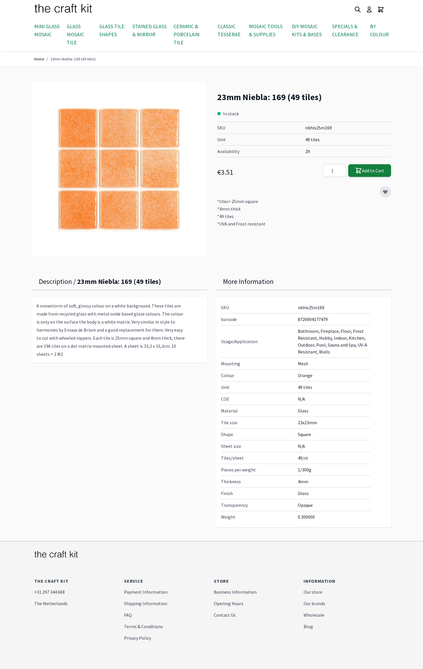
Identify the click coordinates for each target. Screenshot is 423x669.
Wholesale (314, 615)
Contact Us (225, 615)
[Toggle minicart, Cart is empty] (380, 9)
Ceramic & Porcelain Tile (186, 34)
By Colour (379, 30)
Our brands (314, 603)
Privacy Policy (137, 638)
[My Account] (369, 9)
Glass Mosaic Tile (75, 34)
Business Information (235, 592)
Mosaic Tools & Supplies (266, 30)
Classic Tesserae (229, 30)
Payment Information (145, 592)
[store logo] (70, 9)
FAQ (128, 615)
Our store (313, 592)
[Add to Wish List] (385, 192)
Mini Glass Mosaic (47, 30)
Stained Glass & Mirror (149, 30)
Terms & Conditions (143, 626)
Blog (308, 626)
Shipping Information (145, 603)
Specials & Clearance (345, 30)
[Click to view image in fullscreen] (119, 169)
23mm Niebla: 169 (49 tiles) (73, 59)
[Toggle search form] (357, 9)
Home (39, 59)
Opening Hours (228, 603)
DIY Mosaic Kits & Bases (307, 30)
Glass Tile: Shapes (112, 30)
